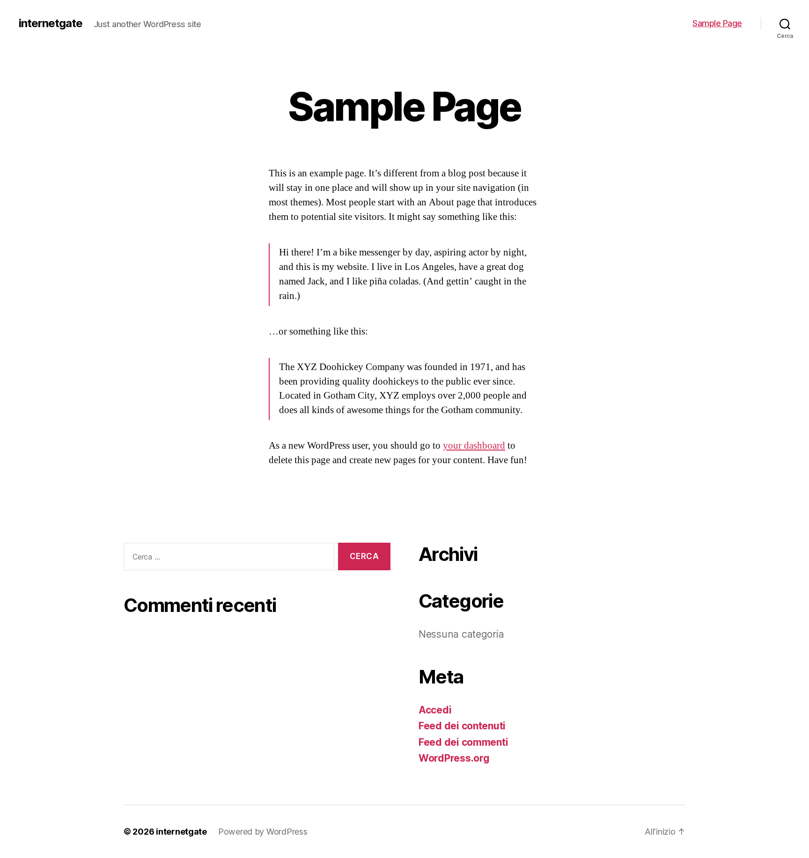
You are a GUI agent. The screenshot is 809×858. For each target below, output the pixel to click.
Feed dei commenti (463, 742)
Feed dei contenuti (462, 726)
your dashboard (474, 445)
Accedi (435, 710)
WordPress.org (454, 758)
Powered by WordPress (263, 831)
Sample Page (717, 23)
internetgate (50, 23)
